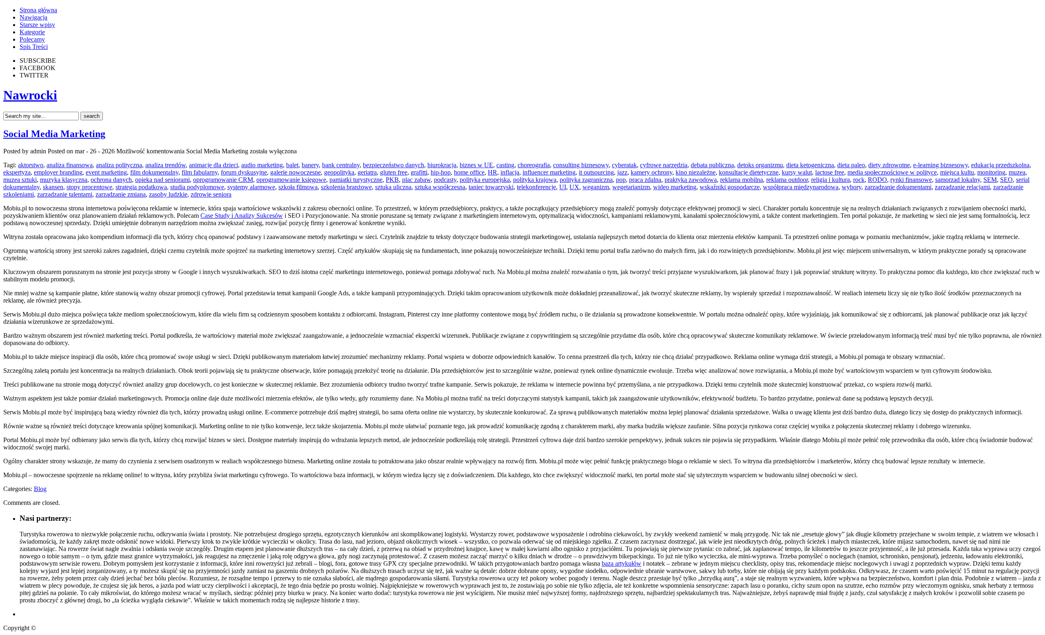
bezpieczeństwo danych (393, 165)
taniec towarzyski (491, 187)
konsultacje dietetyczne (748, 172)
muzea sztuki (20, 179)
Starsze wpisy (37, 24)
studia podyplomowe (197, 187)
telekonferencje (536, 187)
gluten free (393, 172)
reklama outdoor (787, 179)
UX (574, 187)
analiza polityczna (119, 165)
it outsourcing (596, 172)
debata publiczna (712, 165)
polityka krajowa (534, 179)
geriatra (367, 172)
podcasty (445, 179)
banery (310, 165)
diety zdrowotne (889, 165)
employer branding (58, 172)
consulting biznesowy (581, 165)
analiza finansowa (70, 165)
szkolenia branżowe (346, 187)
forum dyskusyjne (244, 172)
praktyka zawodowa (691, 179)
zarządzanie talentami (64, 194)
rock (859, 179)
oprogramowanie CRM (223, 179)
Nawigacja (33, 17)
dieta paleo (851, 165)
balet (292, 165)
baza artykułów (621, 563)
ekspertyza (17, 172)
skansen (53, 187)
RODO (877, 179)
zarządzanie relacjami (962, 187)
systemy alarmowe (251, 187)
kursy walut (797, 172)
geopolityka (339, 172)
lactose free (829, 172)
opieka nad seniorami (162, 179)
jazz (622, 172)
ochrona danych (111, 179)
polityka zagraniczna (586, 179)
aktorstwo (30, 165)
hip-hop (441, 172)
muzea (1017, 172)
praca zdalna (645, 179)
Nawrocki (30, 95)
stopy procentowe (89, 187)
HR (492, 172)
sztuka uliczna (393, 187)
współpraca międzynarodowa (800, 187)
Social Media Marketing (54, 133)
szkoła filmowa (298, 187)
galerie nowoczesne (295, 172)
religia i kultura (830, 179)
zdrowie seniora (211, 194)
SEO (1006, 179)
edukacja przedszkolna (1000, 165)
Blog (40, 488)
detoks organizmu (760, 165)
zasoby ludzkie (168, 194)
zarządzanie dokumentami (898, 187)
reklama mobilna (741, 179)
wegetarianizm (631, 187)
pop (621, 179)
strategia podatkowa (141, 187)
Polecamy (32, 39)
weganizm (596, 187)
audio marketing (262, 165)
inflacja (509, 172)
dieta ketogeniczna (810, 165)
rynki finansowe (911, 179)
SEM (990, 179)
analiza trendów (165, 165)
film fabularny (200, 172)
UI (562, 187)
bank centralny (341, 165)
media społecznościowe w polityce (892, 172)
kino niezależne (696, 172)
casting (505, 165)
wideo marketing (674, 187)
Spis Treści (34, 46)
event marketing (106, 172)
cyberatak (624, 165)
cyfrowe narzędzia (663, 165)
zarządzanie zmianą (121, 194)
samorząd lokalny (957, 179)
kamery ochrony (651, 172)
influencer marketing (549, 172)
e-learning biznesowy (940, 165)
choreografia (534, 165)
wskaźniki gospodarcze (730, 187)
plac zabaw (416, 179)
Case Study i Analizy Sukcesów (241, 215)
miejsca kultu (957, 172)
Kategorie (32, 32)
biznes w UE (476, 165)
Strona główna (38, 10)
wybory (851, 187)
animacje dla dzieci (213, 165)
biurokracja (441, 165)
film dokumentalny (154, 172)
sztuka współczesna (440, 187)
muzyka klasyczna (63, 179)
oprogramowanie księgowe (291, 179)
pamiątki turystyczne (355, 179)
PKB (392, 179)
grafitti (419, 172)
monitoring (991, 172)
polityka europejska (485, 179)
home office (469, 172)
